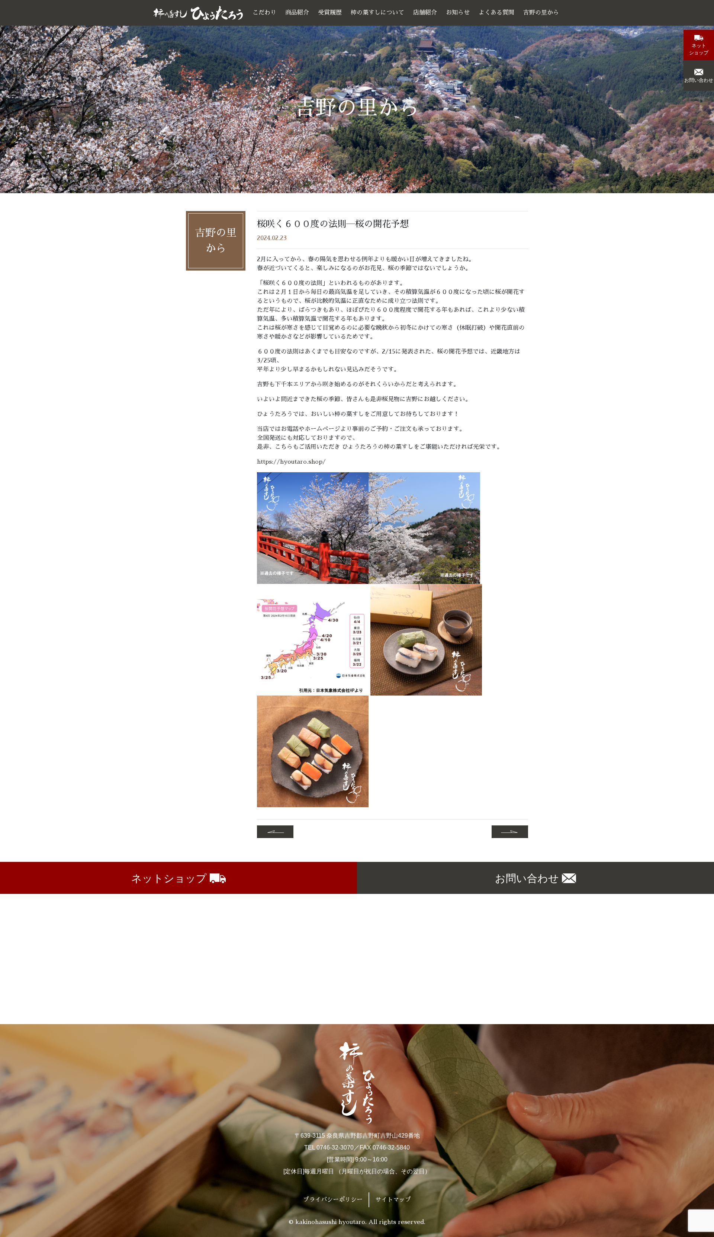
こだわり (264, 13)
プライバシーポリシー (333, 1200)
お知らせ (458, 13)
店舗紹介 (425, 13)
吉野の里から (541, 13)
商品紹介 (297, 13)
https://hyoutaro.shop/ (291, 462)
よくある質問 (496, 13)
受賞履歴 (330, 13)
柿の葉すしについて (377, 13)
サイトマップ (393, 1200)
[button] (699, 45)
